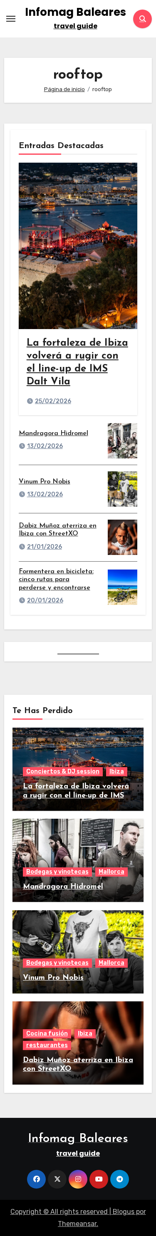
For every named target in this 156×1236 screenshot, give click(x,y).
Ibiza (116, 771)
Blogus (123, 1212)
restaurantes (47, 1045)
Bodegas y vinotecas (57, 871)
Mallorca (111, 871)
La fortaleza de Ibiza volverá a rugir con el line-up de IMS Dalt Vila (76, 795)
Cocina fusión (47, 1033)
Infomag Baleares (75, 12)
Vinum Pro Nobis (44, 481)
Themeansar (77, 1224)
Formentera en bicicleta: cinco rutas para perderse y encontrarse (56, 579)
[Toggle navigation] (10, 19)
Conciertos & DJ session (62, 771)
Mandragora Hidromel (53, 433)
